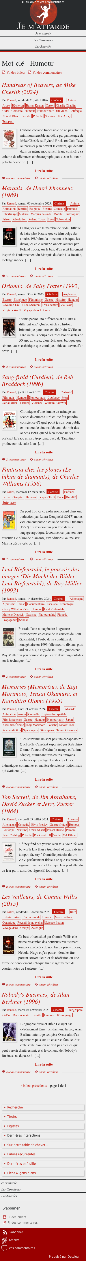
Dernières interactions (23, 1135)
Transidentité (50, 305)
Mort (65, 397)
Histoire (60, 299)
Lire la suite (44, 170)
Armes (22, 714)
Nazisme (31, 614)
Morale (58, 214)
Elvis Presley (39, 824)
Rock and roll (42, 835)
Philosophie (72, 214)
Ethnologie (66, 604)
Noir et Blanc (10, 116)
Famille (37, 1015)
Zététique (37, 928)
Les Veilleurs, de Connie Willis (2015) (39, 899)
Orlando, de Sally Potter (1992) (41, 286)
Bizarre (47, 208)
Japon (69, 719)
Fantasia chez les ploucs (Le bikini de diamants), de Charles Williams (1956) (40, 476)
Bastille (22, 208)
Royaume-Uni (11, 305)
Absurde (70, 709)
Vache (57, 835)
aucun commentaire (18, 178)
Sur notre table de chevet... (27, 1145)
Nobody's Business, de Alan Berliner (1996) (35, 997)
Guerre (49, 299)
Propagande (9, 620)
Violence (36, 403)
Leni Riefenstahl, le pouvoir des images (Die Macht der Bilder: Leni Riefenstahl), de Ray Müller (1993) (42, 579)
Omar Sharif (37, 830)
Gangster (18, 497)
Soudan (23, 620)
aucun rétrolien (48, 178)
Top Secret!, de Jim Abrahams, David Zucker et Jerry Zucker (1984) (39, 804)
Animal (72, 100)
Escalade (52, 604)
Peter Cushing (11, 835)
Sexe (51, 219)
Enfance (69, 492)
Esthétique (20, 299)
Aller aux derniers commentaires (43, 2)
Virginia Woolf (11, 310)
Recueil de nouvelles (30, 922)
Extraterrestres (11, 917)
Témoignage (64, 1015)
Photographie (47, 614)
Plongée (62, 614)
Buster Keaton (35, 105)
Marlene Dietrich (13, 614)
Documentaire (36, 604)
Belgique (34, 208)
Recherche (15, 1107)
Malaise (23, 214)
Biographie (75, 1010)
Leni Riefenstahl (54, 609)
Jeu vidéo (61, 111)
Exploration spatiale (53, 714)
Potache (38, 116)
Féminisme (36, 299)
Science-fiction (11, 730)
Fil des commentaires (47, 72)
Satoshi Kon (67, 725)
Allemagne (76, 598)
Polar (60, 497)
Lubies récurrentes (21, 1154)
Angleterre (69, 294)
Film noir (8, 397)
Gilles (10, 492)
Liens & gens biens (21, 1173)
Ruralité (71, 497)
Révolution (19, 219)
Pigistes (13, 1126)
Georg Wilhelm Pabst (15, 609)
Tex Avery (64, 116)
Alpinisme (8, 604)
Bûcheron (18, 105)
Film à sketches (12, 719)
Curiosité (66, 392)
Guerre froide (58, 824)
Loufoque (76, 111)
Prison (6, 219)
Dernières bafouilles (22, 1164)
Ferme (6, 497)
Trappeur (8, 121)
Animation (9, 208)
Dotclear (74, 1256)
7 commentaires (16, 559)
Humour (30, 111)
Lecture (53, 492)
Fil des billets (16, 72)
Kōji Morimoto (35, 725)
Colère (6, 1015)
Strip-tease (9, 502)
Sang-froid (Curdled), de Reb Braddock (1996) (37, 380)
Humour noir (45, 111)
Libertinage (9, 214)
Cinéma (56, 100)
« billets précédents (33, 1085)
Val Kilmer (70, 835)
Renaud (11, 100)
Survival (50, 116)
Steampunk (47, 730)
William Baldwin (55, 403)
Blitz (73, 912)
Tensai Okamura (66, 730)
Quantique (8, 922)
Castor (50, 105)
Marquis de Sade (41, 214)
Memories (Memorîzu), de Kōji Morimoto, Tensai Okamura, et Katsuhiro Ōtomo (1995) (39, 693)
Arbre (6, 105)
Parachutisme (55, 830)
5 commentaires (16, 276)
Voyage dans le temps (37, 310)
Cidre (5, 111)
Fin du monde (31, 917)
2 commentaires (16, 367)
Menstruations (63, 917)
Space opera (30, 730)
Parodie (26, 116)
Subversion (63, 219)
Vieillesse (66, 305)
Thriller (24, 403)
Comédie (16, 111)
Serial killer (9, 403)
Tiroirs (12, 1117)
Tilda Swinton (31, 305)
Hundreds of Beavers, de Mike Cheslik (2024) (39, 88)
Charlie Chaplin (66, 105)
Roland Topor (37, 219)
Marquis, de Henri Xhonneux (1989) (37, 191)
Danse (21, 604)
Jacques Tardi (46, 497)
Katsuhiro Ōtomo (13, 725)
